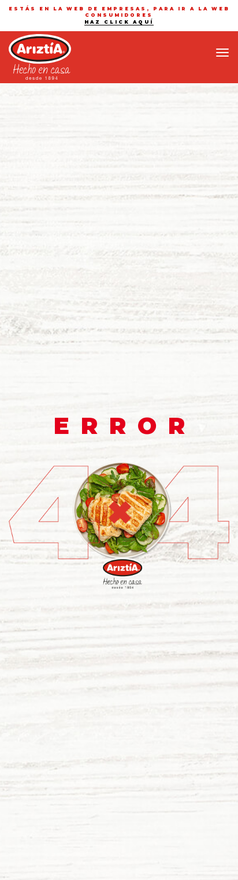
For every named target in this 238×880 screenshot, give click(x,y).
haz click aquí (119, 22)
